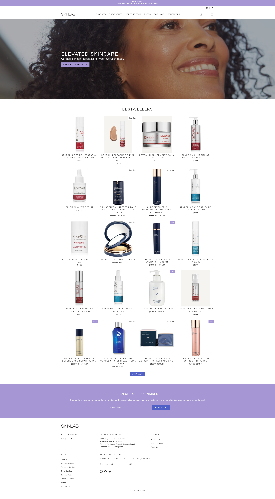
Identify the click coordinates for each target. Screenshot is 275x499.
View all (137, 374)
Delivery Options (67, 463)
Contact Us (174, 14)
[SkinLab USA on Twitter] (109, 471)
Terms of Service (68, 467)
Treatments (155, 439)
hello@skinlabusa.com (70, 439)
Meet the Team (133, 14)
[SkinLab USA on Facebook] (105, 471)
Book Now (159, 14)
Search (64, 459)
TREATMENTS (115, 14)
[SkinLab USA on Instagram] (101, 471)
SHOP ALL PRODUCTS (75, 64)
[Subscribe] (130, 464)
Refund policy (66, 471)
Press (147, 14)
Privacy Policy (67, 475)
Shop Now (101, 14)
